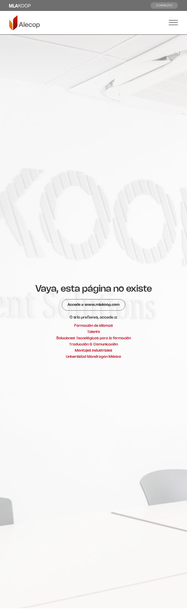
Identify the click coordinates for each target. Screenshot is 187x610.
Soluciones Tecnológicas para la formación (93, 338)
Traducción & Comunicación (93, 344)
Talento (93, 332)
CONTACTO (164, 5)
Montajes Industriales (93, 350)
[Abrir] (173, 23)
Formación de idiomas (93, 325)
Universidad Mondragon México (93, 356)
